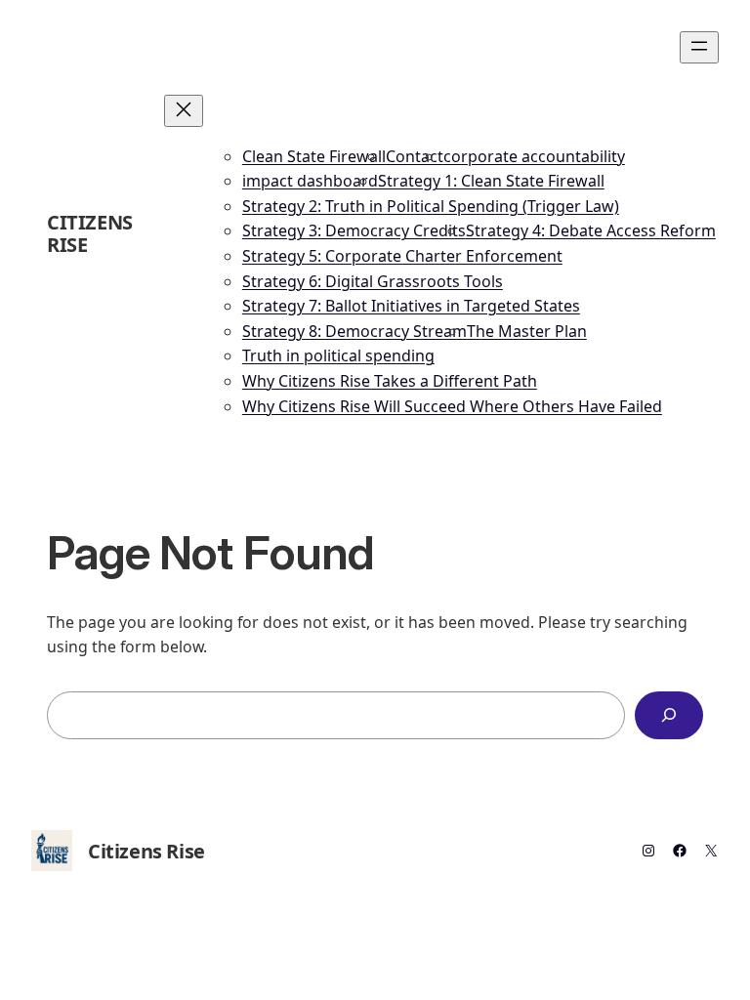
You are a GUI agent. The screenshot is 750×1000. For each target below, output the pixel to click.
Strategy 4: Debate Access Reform (591, 230)
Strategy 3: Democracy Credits (354, 230)
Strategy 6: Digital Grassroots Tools (372, 281)
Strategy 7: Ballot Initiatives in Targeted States (411, 305)
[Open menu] (699, 47)
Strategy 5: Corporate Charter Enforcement (402, 256)
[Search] (669, 715)
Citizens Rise (90, 233)
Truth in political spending (338, 355)
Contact (414, 156)
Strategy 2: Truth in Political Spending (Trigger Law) (430, 206)
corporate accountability (534, 156)
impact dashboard (310, 180)
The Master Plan (527, 331)
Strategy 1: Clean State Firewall (491, 180)
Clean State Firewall (314, 156)
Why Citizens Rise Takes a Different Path (389, 381)
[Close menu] (183, 111)
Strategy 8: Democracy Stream (354, 331)
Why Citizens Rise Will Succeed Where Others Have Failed (452, 406)
